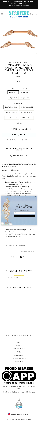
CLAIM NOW (24, 215)
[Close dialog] (35, 197)
